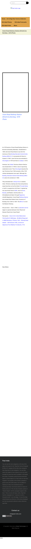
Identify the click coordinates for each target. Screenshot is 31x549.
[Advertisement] (15, 54)
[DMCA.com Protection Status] (7, 516)
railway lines (16, 181)
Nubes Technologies (21, 526)
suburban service (23, 208)
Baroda (4, 193)
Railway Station (24, 197)
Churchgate (5, 161)
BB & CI (22, 201)
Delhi (16, 190)
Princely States (24, 186)
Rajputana (22, 195)
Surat (23, 190)
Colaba (21, 161)
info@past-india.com (15, 514)
